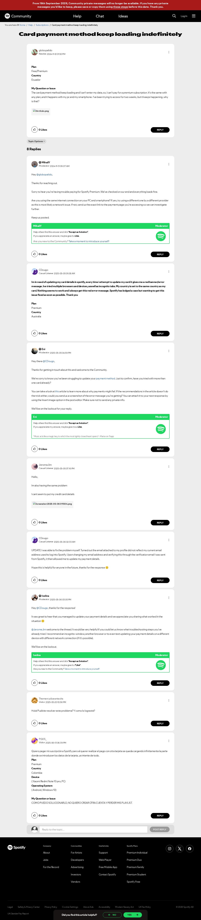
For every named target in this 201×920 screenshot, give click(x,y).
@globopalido (44, 174)
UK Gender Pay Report (18, 913)
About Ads (88, 907)
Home (22, 25)
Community (21, 16)
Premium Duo (134, 860)
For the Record (51, 867)
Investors (76, 874)
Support (103, 852)
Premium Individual (137, 852)
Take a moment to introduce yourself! (89, 241)
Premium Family (135, 867)
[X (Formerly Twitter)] (179, 848)
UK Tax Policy (145, 907)
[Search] (174, 16)
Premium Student (136, 874)
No (114, 914)
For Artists (76, 852)
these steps (120, 6)
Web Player (105, 860)
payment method (105, 378)
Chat (100, 16)
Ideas (123, 16)
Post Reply (159, 829)
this (57, 391)
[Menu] (193, 16)
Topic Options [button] (35, 141)
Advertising (77, 867)
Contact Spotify (107, 874)
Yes (129, 914)
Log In (184, 16)
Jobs (45, 860)
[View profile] (34, 52)
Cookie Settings (70, 907)
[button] (168, 52)
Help (77, 16)
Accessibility (104, 907)
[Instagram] (169, 848)
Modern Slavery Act (124, 907)
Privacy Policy (51, 907)
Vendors (75, 881)
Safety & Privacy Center (29, 907)
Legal (10, 907)
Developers (77, 860)
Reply (160, 129)
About (46, 852)
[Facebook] (189, 848)
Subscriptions (42, 25)
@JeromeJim (38, 629)
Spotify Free (133, 881)
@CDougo (48, 361)
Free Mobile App (108, 867)
